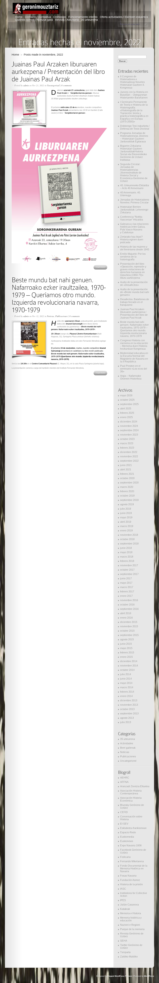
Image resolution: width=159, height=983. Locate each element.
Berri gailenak (128, 747)
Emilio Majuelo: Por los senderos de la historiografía (133, 257)
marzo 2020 (126, 487)
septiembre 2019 (129, 500)
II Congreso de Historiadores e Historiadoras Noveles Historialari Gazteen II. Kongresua (132, 82)
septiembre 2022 (129, 461)
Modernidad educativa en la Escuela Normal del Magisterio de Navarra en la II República (134, 357)
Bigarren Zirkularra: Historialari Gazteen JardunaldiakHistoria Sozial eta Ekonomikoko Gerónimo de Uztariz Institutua (133, 153)
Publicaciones (61, 316)
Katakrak (125, 909)
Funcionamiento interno (83, 17)
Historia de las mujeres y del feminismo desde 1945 (134, 248)
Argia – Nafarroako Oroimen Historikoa (130, 377)
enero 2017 (126, 596)
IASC (123, 888)
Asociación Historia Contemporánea (131, 792)
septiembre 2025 (129, 404)
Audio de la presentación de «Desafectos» (134, 283)
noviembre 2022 (129, 456)
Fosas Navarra (128, 875)
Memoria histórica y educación (131, 919)
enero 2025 (126, 417)
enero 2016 (126, 617)
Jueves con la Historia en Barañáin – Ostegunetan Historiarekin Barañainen (134, 95)
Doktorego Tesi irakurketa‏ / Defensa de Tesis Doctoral (135, 127)
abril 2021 (125, 469)
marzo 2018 (126, 556)
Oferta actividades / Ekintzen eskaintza (124, 17)
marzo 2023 (126, 443)
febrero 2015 (127, 652)
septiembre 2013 (129, 713)
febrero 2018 (127, 561)
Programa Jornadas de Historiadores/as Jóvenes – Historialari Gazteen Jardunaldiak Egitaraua (134, 137)
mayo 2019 (126, 517)
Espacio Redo (128, 832)
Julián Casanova (129, 904)
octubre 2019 (127, 495)
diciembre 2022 (128, 452)
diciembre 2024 (128, 421)
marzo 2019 (126, 526)
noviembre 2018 (129, 535)
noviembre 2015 (129, 626)
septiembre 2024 (129, 430)
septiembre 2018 (129, 543)
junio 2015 (126, 644)
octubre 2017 (127, 569)
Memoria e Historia (130, 913)
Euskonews (126, 841)
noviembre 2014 (129, 665)
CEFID (124, 812)
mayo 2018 (126, 552)
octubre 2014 (127, 670)
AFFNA (124, 782)
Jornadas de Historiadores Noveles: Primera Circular (134, 201)
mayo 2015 (126, 648)
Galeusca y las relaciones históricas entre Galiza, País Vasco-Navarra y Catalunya (134, 228)
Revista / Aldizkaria (67, 19)
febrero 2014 (127, 691)
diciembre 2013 (128, 700)
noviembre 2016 (129, 600)
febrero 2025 (127, 413)
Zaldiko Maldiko (129, 956)
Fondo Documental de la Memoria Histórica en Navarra (133, 868)
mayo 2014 (126, 683)
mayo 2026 (126, 395)
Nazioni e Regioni (130, 925)
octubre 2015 (127, 630)
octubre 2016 (127, 604)
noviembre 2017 (129, 565)
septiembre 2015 (129, 635)
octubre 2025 (127, 400)
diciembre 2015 (128, 622)
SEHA (123, 940)
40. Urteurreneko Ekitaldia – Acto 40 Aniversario (134, 187)
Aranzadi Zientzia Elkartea (134, 786)
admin (26, 85)
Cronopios (59, 17)
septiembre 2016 (129, 609)
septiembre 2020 (129, 482)
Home (19, 17)
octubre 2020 (127, 478)
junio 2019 (126, 513)
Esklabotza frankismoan (133, 828)
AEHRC (124, 777)
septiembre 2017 (129, 574)
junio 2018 (126, 548)
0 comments (66, 85)
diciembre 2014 (128, 661)
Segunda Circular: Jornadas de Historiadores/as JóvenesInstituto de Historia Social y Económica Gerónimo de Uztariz (134, 172)
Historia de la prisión (131, 884)
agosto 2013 (127, 718)
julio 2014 (125, 674)
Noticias (50, 316)
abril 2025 (125, 408)
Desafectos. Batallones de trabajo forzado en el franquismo (134, 302)
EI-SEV (124, 823)
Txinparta (125, 952)
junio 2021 (126, 465)
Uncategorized (53, 85)
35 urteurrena (89, 19)
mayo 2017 (126, 583)
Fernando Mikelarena (132, 861)
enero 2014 (126, 696)
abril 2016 (125, 613)
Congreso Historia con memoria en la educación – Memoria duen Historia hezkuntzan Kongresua (134, 344)
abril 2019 (125, 522)
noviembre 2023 (129, 434)
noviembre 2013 (129, 705)
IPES (123, 900)
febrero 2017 (127, 591)
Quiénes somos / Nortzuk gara (34, 19)
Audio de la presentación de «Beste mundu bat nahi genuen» (134, 292)
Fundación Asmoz (130, 880)
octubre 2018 (127, 539)
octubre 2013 (127, 709)
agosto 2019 (127, 504)
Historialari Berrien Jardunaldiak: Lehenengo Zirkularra (134, 210)
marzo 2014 (126, 687)
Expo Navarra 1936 (131, 845)
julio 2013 (125, 722)
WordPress (149, 976)
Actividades (126, 743)
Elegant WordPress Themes (119, 976)
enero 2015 (126, 657)
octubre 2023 (127, 439)
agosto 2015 (127, 639)
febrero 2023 (127, 447)
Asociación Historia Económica (131, 799)
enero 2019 (126, 530)
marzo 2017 (126, 587)
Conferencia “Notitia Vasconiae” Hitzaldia (131, 218)
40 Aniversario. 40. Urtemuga (130, 194)
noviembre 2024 (129, 426)
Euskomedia (127, 836)
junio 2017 (126, 578)
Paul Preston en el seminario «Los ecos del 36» (133, 369)
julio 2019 (125, 508)
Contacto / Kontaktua (38, 17)
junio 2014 (126, 678)
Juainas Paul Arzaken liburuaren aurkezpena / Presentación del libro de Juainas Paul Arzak (58, 71)
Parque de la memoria (132, 929)
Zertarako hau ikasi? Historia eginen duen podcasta (131, 239)
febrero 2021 (127, 474)
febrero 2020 (127, 491)
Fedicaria (125, 857)
